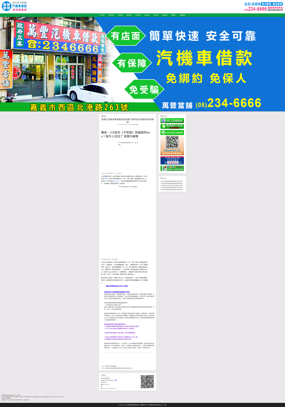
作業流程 (138, 15)
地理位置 (164, 15)
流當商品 (120, 15)
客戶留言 (155, 15)
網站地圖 (156, 405)
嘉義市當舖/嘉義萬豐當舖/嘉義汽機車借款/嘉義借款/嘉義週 (175, 181)
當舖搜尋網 (142, 405)
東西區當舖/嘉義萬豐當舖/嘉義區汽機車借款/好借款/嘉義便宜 (176, 187)
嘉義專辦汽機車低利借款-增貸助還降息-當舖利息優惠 (174, 185)
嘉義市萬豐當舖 (135, 124)
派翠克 (106, 179)
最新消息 (129, 15)
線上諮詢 (146, 15)
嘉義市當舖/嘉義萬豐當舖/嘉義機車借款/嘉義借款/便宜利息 (118, 368)
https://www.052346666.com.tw (109, 388)
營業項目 (111, 15)
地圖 (116, 380)
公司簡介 (102, 15)
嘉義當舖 (151, 405)
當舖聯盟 (182, 15)
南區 (147, 405)
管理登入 (173, 15)
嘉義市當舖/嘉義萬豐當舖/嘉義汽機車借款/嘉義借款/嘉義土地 (176, 189)
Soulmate (116, 181)
